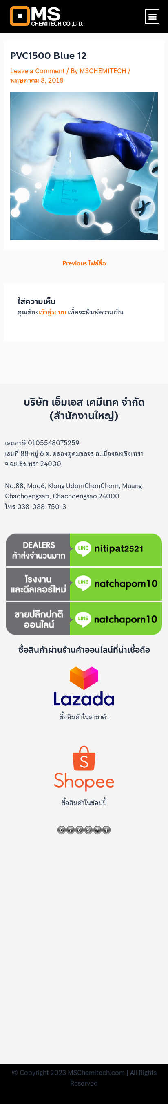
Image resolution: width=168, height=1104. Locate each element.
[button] (152, 16)
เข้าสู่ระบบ (52, 312)
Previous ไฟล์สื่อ (84, 263)
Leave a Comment (37, 70)
